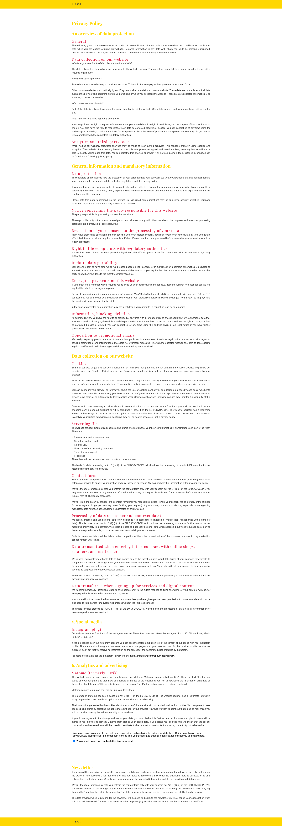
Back (78, 4)
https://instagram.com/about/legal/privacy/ (153, 655)
